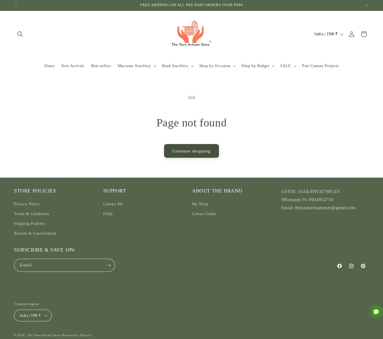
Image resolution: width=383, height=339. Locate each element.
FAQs (108, 213)
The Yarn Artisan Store (44, 335)
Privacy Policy (27, 204)
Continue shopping (191, 151)
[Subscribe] (108, 265)
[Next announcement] (367, 5)
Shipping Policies (29, 223)
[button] (20, 34)
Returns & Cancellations (35, 233)
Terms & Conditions (31, 213)
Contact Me (113, 204)
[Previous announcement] (16, 5)
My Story (200, 204)
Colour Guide (204, 213)
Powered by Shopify (77, 335)
